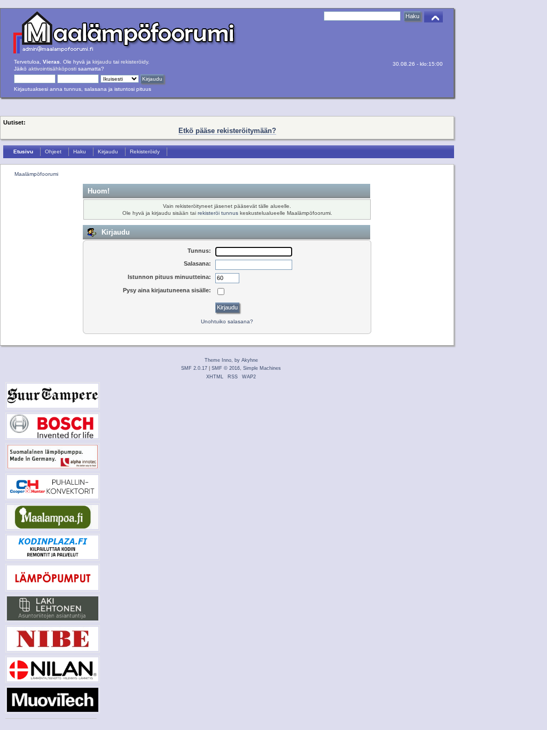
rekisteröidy (134, 62)
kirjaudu (102, 62)
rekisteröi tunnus (218, 213)
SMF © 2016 (226, 368)
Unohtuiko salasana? (227, 321)
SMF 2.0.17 (194, 368)
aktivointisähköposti (52, 69)
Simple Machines (262, 368)
